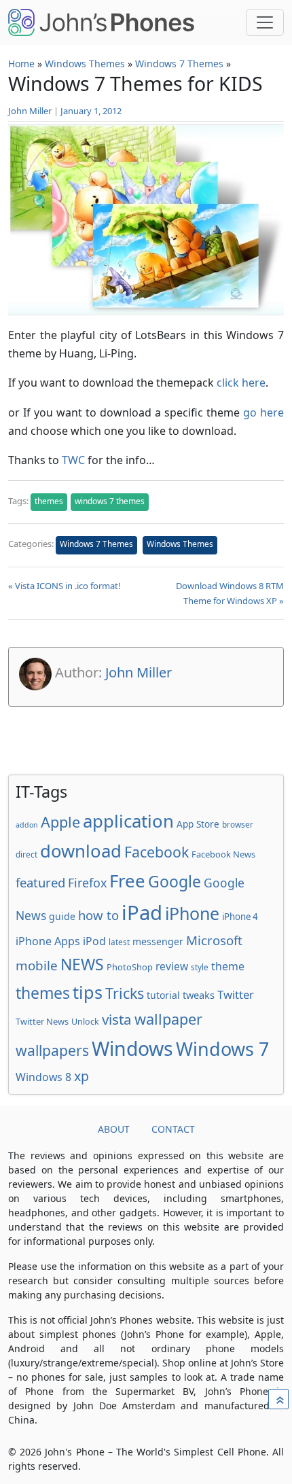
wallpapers (52, 1050)
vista (117, 1019)
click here (241, 382)
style (199, 966)
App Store (198, 823)
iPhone (192, 913)
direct (26, 854)
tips (88, 992)
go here (263, 412)
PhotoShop (130, 967)
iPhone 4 (240, 917)
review (172, 966)
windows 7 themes (110, 501)
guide (62, 916)
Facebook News (223, 854)
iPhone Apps (48, 941)
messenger (157, 941)
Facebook (156, 852)
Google (174, 881)
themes (49, 501)
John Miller (30, 111)
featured (40, 882)
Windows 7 (222, 1048)
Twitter (235, 994)
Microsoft (214, 940)
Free (127, 880)
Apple (60, 822)
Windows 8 (43, 1077)
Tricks (124, 993)
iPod (94, 941)
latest (119, 941)
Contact (173, 1129)
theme (227, 966)
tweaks (199, 995)
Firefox (87, 882)
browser (237, 824)
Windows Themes (85, 63)
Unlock (85, 1021)
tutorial (163, 995)
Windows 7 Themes (179, 63)
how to (98, 914)
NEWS (82, 964)
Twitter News (42, 1021)
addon (27, 825)
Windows (132, 1048)
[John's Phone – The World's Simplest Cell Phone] (101, 22)
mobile (37, 965)
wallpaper (168, 1019)
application (128, 821)
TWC (73, 460)
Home (21, 63)
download (81, 850)
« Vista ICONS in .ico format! (64, 586)
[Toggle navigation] (265, 22)
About (114, 1129)
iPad (142, 912)
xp (81, 1076)
